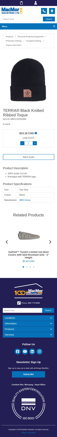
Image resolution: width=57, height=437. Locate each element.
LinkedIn (32, 352)
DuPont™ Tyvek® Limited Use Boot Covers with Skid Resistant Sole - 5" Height (28, 255)
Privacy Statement (28, 433)
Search (49, 19)
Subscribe (28, 374)
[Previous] (7, 242)
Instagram (39, 352)
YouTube (25, 352)
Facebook (18, 352)
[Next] (50, 242)
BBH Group (24, 200)
